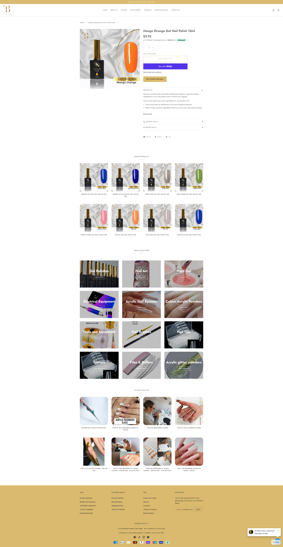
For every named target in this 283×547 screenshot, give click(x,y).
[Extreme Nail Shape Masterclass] (94, 411)
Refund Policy (117, 502)
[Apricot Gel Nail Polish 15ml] (126, 218)
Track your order (149, 498)
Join (198, 509)
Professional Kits (86, 513)
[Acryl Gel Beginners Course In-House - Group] (189, 452)
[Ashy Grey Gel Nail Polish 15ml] (157, 218)
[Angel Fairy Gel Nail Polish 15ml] (157, 177)
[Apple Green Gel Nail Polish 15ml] (189, 177)
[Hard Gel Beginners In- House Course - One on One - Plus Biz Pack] (157, 452)
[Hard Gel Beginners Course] (157, 411)
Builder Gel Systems (88, 502)
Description (147, 90)
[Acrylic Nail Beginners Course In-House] (126, 411)
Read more (147, 114)
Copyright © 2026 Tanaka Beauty (131, 533)
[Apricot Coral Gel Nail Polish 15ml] (94, 218)
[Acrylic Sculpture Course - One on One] (94, 452)
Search (146, 502)
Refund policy (148, 513)
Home (82, 22)
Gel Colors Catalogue (154, 79)
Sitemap (147, 533)
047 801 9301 (160, 528)
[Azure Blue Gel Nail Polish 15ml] (189, 218)
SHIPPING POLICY (152, 121)
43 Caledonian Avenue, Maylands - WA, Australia (136, 528)
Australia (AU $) (141, 523)
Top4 (162, 533)
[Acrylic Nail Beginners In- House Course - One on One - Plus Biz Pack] (126, 452)
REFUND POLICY (151, 127)
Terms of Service (118, 509)
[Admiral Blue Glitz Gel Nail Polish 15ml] (126, 177)
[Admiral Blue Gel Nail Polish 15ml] (94, 177)
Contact (146, 506)
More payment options (152, 72)
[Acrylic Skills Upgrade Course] (189, 411)
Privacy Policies (117, 498)
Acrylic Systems (86, 498)
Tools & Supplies (86, 509)
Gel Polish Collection (88, 506)
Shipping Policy (117, 506)
